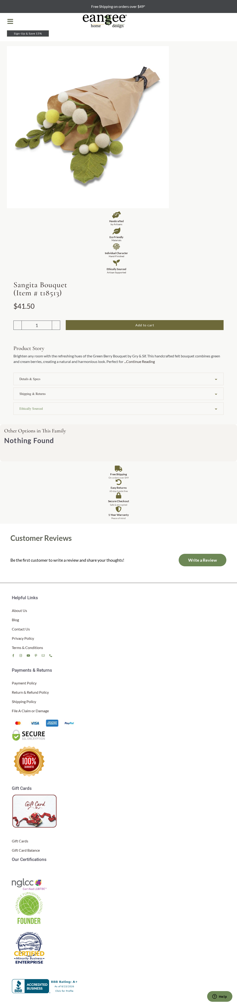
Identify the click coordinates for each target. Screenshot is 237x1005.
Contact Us (21, 629)
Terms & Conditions (27, 647)
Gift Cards (20, 841)
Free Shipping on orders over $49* (118, 6)
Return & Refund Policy (30, 692)
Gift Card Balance (26, 850)
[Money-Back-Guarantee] (29, 746)
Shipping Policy (24, 701)
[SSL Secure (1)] (29, 730)
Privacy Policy (23, 638)
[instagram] (20, 655)
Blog (15, 619)
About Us (19, 610)
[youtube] (28, 655)
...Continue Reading (139, 361)
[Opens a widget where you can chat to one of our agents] (219, 997)
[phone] (50, 655)
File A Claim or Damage (30, 711)
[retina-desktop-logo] (105, 15)
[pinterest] (36, 655)
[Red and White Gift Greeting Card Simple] (35, 796)
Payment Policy (24, 683)
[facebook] (13, 655)
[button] (118, 379)
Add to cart (144, 325)
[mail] (43, 655)
